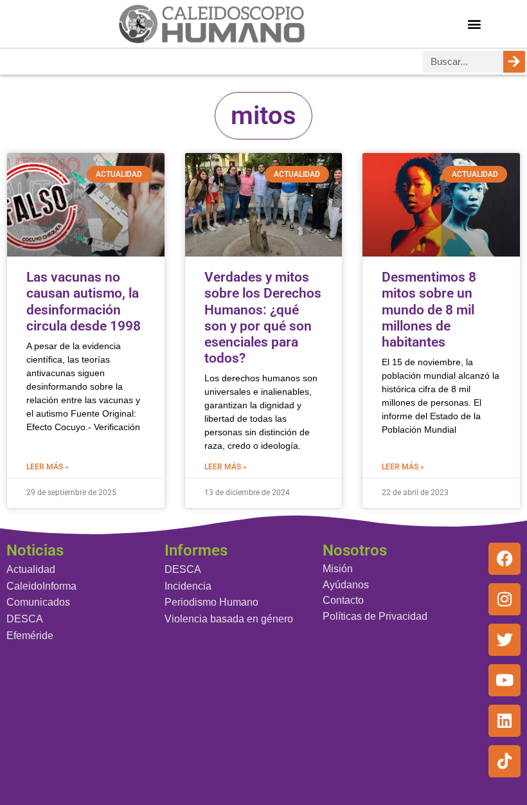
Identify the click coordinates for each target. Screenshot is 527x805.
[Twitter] (504, 640)
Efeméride (29, 635)
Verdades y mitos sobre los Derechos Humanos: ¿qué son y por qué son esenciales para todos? (262, 317)
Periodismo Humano (211, 602)
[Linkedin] (504, 721)
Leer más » (47, 466)
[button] (474, 23)
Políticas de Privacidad (375, 616)
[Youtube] (504, 680)
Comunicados (38, 602)
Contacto (343, 600)
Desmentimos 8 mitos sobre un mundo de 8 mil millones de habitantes (429, 309)
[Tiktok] (504, 761)
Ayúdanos (346, 584)
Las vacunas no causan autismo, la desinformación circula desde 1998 (83, 301)
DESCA (24, 618)
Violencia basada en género (229, 618)
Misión (338, 568)
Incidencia (188, 586)
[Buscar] (514, 62)
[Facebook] (504, 559)
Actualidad (30, 569)
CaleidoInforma (41, 586)
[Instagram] (504, 599)
